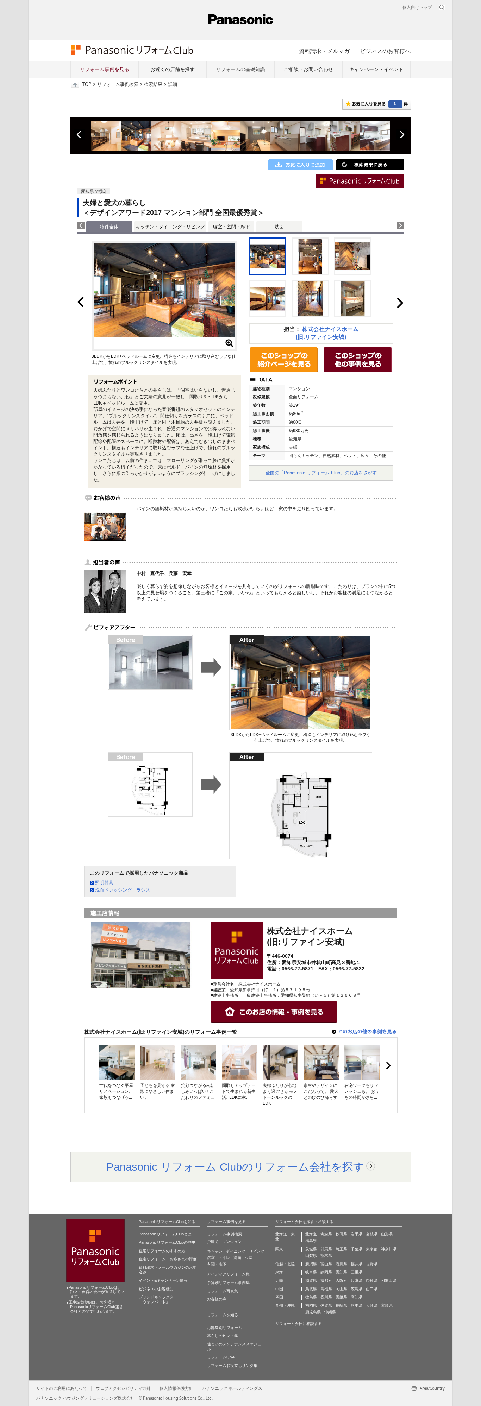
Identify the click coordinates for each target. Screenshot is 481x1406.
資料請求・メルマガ (324, 51)
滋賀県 (311, 1280)
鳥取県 (311, 1289)
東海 (279, 1272)
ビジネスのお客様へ (385, 51)
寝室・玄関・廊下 (231, 226)
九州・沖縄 (285, 1305)
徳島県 (311, 1297)
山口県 (371, 1289)
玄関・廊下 (216, 1264)
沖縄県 (330, 1312)
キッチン (215, 1251)
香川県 (326, 1297)
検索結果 (153, 84)
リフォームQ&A (221, 1357)
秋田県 (341, 1234)
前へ (79, 134)
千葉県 (356, 1249)
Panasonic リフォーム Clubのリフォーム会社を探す (235, 1167)
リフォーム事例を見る (104, 69)
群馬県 (326, 1249)
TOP (87, 84)
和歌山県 (388, 1280)
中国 (279, 1289)
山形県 (387, 1234)
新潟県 (311, 1264)
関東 (279, 1249)
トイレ (224, 1257)
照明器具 (104, 882)
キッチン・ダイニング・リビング (170, 226)
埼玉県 (341, 1249)
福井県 (356, 1264)
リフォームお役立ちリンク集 (232, 1365)
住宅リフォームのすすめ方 (162, 1251)
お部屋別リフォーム (224, 1327)
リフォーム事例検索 (117, 84)
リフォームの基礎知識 (240, 69)
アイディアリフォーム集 (228, 1274)
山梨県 (311, 1255)
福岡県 (311, 1305)
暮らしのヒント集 (222, 1336)
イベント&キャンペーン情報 (163, 1280)
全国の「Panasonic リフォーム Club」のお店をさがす (321, 472)
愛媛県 (341, 1297)
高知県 (356, 1297)
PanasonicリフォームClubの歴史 (167, 1242)
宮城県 (371, 1234)
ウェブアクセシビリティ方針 (123, 1388)
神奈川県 (388, 1249)
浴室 (211, 1257)
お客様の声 (216, 1299)
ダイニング (235, 1251)
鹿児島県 (313, 1312)
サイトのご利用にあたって (61, 1388)
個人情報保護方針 (176, 1388)
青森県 (326, 1234)
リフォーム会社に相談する (298, 1324)
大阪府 (341, 1280)
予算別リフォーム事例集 (228, 1282)
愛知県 (341, 1272)
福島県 (311, 1241)
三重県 (356, 1272)
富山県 (326, 1264)
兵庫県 (356, 1280)
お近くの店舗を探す (172, 69)
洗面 (279, 226)
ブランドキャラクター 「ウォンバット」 (158, 1299)
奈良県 (371, 1280)
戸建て (213, 1242)
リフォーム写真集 (222, 1291)
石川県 (341, 1264)
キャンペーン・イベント (376, 69)
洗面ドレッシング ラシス (122, 890)
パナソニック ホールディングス (232, 1388)
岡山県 (341, 1289)
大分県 (371, 1305)
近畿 (279, 1280)
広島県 (356, 1289)
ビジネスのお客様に (156, 1289)
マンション (232, 1242)
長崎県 (341, 1305)
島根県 (326, 1289)
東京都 (371, 1249)
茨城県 (311, 1249)
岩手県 (356, 1234)
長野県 (371, 1264)
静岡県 (326, 1272)
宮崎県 (387, 1305)
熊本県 (356, 1305)
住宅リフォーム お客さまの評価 (168, 1259)
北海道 (311, 1234)
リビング (256, 1251)
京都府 (326, 1280)
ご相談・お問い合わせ (308, 69)
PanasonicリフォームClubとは (165, 1234)
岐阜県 (311, 1272)
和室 (248, 1257)
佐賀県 (326, 1305)
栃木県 (326, 1255)
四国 (279, 1297)
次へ (401, 134)
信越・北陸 (285, 1264)
